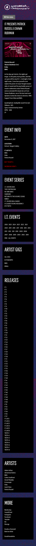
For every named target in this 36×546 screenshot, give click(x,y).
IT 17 (5, 325)
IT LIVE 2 (7, 421)
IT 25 (5, 345)
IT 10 (5, 309)
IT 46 (6, 392)
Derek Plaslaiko (9, 480)
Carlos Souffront (9, 477)
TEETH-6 (7, 445)
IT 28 (6, 352)
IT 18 (5, 328)
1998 (5, 238)
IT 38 (6, 373)
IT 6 (5, 299)
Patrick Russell (8, 158)
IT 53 (6, 409)
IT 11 (5, 311)
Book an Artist (8, 531)
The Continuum (10, 189)
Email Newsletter (9, 536)
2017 (17, 228)
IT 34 (6, 366)
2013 (5, 231)
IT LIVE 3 (7, 423)
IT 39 (6, 376)
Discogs (6, 524)
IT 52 (5, 407)
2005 (14, 235)
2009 (21, 231)
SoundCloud (8, 512)
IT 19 (5, 330)
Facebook (7, 517)
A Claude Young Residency (14, 204)
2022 (22, 225)
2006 (10, 235)
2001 (27, 235)
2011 (13, 231)
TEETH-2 (7, 435)
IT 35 (6, 368)
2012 (9, 231)
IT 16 (5, 323)
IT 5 (5, 297)
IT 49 (6, 400)
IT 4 (5, 294)
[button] (8, 17)
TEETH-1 (6, 433)
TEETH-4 (7, 440)
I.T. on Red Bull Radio (12, 201)
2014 (29, 228)
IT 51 (5, 404)
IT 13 (5, 316)
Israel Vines (7, 487)
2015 (25, 228)
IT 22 (5, 337)
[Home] (18, 7)
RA (5, 522)
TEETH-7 (7, 447)
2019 (10, 228)
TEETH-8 (7, 450)
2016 (21, 228)
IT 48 (6, 397)
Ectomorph (8, 260)
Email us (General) (10, 529)
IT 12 (5, 314)
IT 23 (6, 340)
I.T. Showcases (9, 187)
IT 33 (6, 364)
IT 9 (5, 306)
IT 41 (5, 380)
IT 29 (6, 354)
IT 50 (6, 402)
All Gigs (7, 257)
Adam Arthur (8, 470)
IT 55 (5, 414)
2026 (6, 225)
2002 (23, 235)
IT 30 (6, 357)
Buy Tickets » (9, 162)
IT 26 (6, 347)
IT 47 (6, 395)
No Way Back (8, 192)
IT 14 (5, 318)
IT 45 (6, 390)
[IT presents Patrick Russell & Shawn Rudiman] (18, 49)
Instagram (7, 515)
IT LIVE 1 (6, 419)
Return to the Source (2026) (14, 196)
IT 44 (6, 388)
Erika (6, 155)
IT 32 (6, 361)
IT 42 (6, 383)
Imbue (6, 199)
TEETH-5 (7, 443)
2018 (13, 228)
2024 (14, 225)
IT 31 (5, 359)
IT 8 (5, 304)
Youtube (7, 519)
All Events (12, 238)
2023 (18, 225)
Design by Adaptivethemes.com (27, 544)
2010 (16, 231)
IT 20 (6, 333)
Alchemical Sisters (10, 473)
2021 (26, 225)
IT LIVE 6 (7, 431)
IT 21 (5, 335)
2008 (25, 231)
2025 (10, 225)
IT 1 (5, 287)
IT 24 (6, 342)
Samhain (7, 194)
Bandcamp (7, 510)
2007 (6, 235)
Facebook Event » (10, 166)
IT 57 (5, 416)
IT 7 (5, 302)
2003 (18, 235)
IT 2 (5, 290)
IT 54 (6, 411)
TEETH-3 (7, 438)
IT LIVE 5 (7, 428)
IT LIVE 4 (7, 426)
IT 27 (5, 349)
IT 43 (6, 385)
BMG (6, 153)
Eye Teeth (7, 206)
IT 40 (6, 378)
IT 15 (5, 321)
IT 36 (6, 371)
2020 (6, 228)
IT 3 (5, 292)
